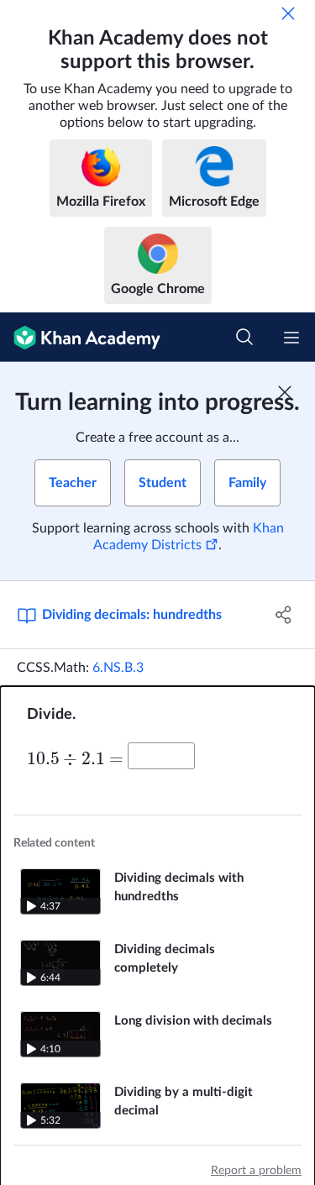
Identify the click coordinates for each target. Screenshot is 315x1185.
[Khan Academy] (80, 337)
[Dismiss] (288, 13)
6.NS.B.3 (118, 667)
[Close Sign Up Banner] (285, 392)
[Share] (284, 615)
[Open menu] (291, 338)
